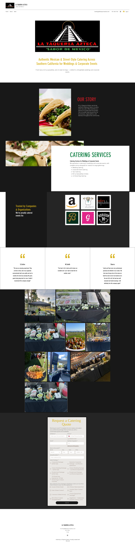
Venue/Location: (54, 455)
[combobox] (55, 452)
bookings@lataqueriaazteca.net (101, 11)
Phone (69, 433)
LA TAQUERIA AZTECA (21, 5)
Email (51, 441)
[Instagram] (120, 11)
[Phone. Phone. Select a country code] (69, 436)
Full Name (53, 433)
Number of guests (72, 441)
